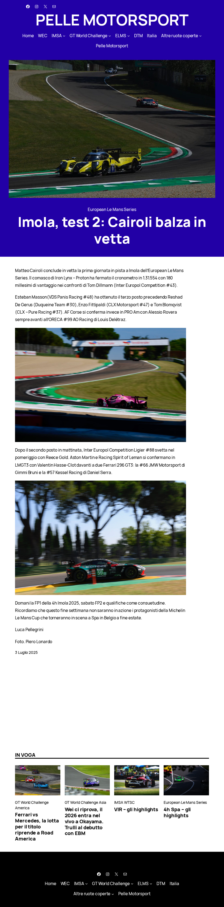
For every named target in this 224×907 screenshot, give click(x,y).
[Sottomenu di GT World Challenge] (109, 35)
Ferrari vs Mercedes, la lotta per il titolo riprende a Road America (37, 826)
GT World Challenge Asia (85, 802)
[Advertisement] (112, 703)
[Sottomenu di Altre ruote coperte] (200, 35)
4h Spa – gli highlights (177, 812)
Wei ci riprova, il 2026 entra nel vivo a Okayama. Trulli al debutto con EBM (84, 821)
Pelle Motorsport (112, 19)
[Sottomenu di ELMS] (128, 35)
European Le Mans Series (112, 209)
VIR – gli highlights (136, 809)
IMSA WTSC (124, 802)
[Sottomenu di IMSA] (64, 35)
